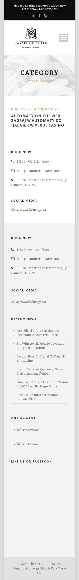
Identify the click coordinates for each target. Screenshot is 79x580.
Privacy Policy (26, 564)
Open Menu (63, 38)
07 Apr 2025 (22, 109)
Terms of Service (50, 564)
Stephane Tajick (48, 109)
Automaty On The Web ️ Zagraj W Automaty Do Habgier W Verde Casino (37, 120)
